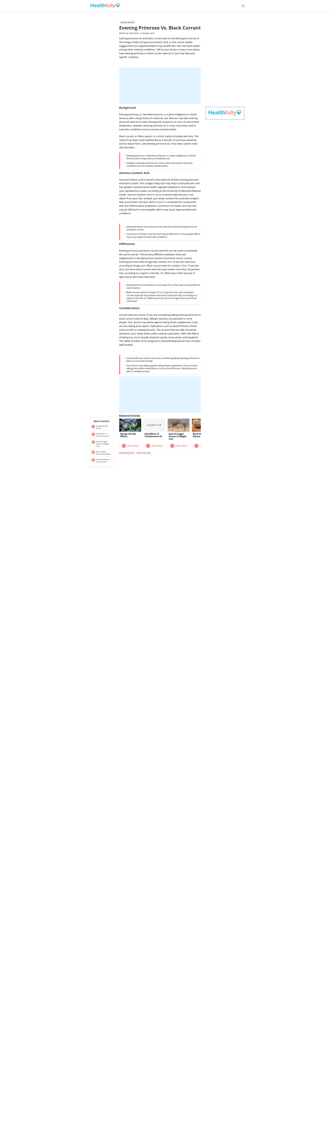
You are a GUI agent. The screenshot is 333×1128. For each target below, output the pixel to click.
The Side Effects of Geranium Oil (103, 460)
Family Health (127, 22)
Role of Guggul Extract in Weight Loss (102, 443)
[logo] (225, 113)
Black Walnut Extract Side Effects (103, 453)
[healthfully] (105, 6)
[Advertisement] (160, 85)
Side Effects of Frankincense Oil (102, 435)
